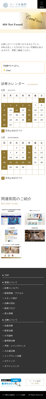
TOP (7, 275)
